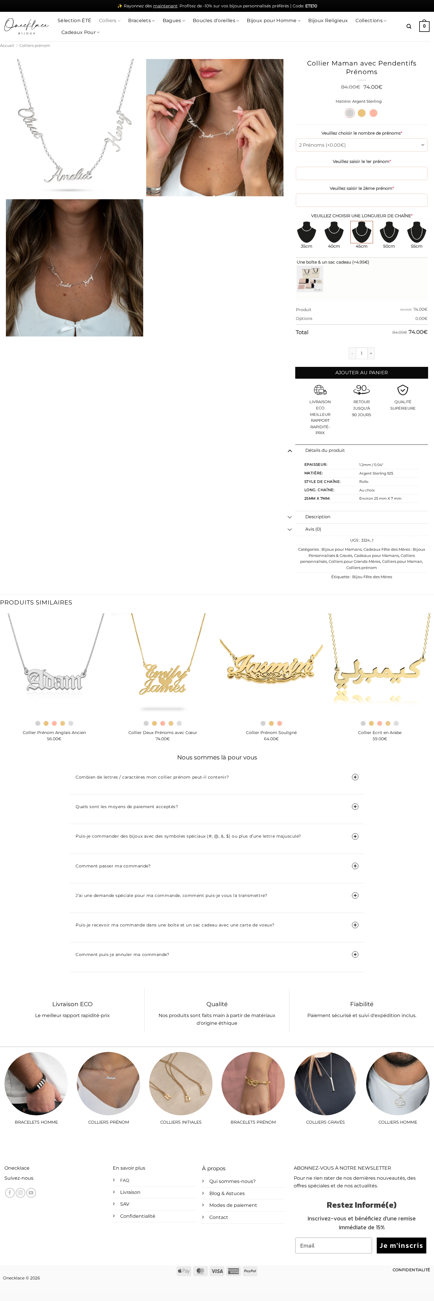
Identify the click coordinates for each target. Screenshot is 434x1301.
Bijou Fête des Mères (372, 577)
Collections (369, 20)
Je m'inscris (401, 1245)
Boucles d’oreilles (214, 20)
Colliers (108, 20)
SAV (124, 1204)
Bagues (172, 20)
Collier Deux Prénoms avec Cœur (162, 732)
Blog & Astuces (227, 1193)
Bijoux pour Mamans (342, 549)
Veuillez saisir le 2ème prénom (362, 188)
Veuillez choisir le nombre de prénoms (362, 133)
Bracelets (139, 20)
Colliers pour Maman (402, 561)
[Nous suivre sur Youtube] (31, 1193)
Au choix (367, 490)
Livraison (130, 1192)
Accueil (7, 45)
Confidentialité (137, 1216)
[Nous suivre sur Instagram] (20, 1193)
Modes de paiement (233, 1205)
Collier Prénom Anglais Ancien (54, 732)
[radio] (349, 113)
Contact (218, 1217)
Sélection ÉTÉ (74, 20)
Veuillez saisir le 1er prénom (362, 161)
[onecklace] (26, 26)
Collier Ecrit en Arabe (380, 732)
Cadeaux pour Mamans (376, 555)
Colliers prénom (34, 45)
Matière (343, 101)
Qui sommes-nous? (232, 1181)
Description (317, 516)
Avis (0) (313, 529)
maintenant (165, 6)
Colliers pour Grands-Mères (354, 561)
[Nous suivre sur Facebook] (10, 1193)
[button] (409, 26)
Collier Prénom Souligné (271, 732)
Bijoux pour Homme (271, 20)
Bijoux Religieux (328, 20)
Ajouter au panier (361, 372)
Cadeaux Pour (78, 32)
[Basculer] (290, 450)
